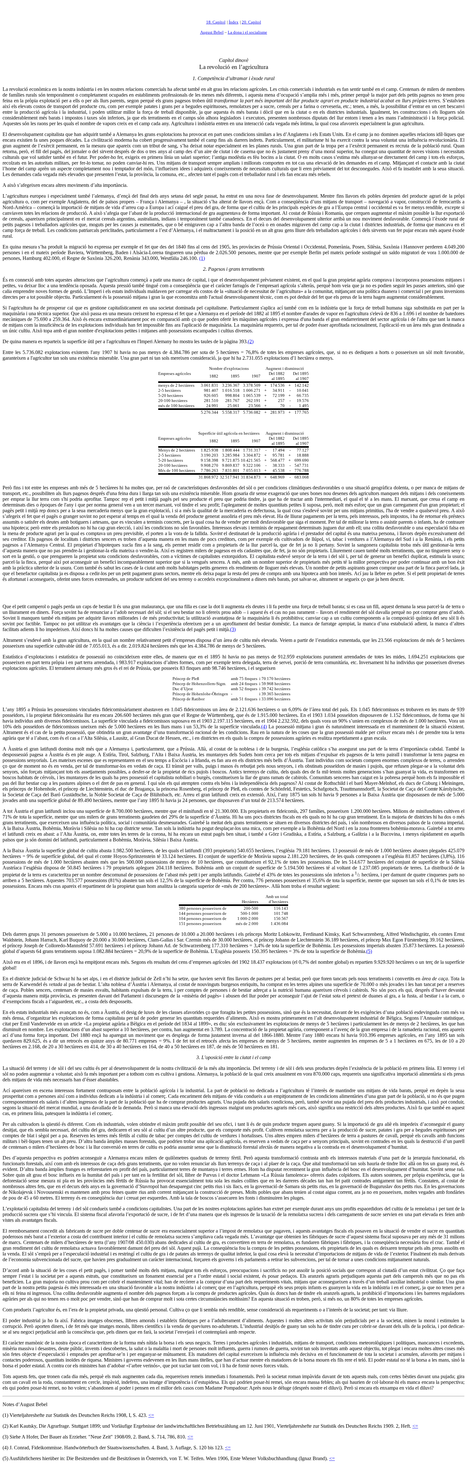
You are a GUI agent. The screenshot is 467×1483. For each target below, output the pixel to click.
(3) (233, 629)
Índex (234, 22)
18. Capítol (216, 22)
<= (151, 1415)
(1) (202, 258)
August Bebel (212, 32)
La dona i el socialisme (247, 32)
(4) (264, 726)
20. (245, 22)
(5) (369, 951)
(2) (251, 341)
